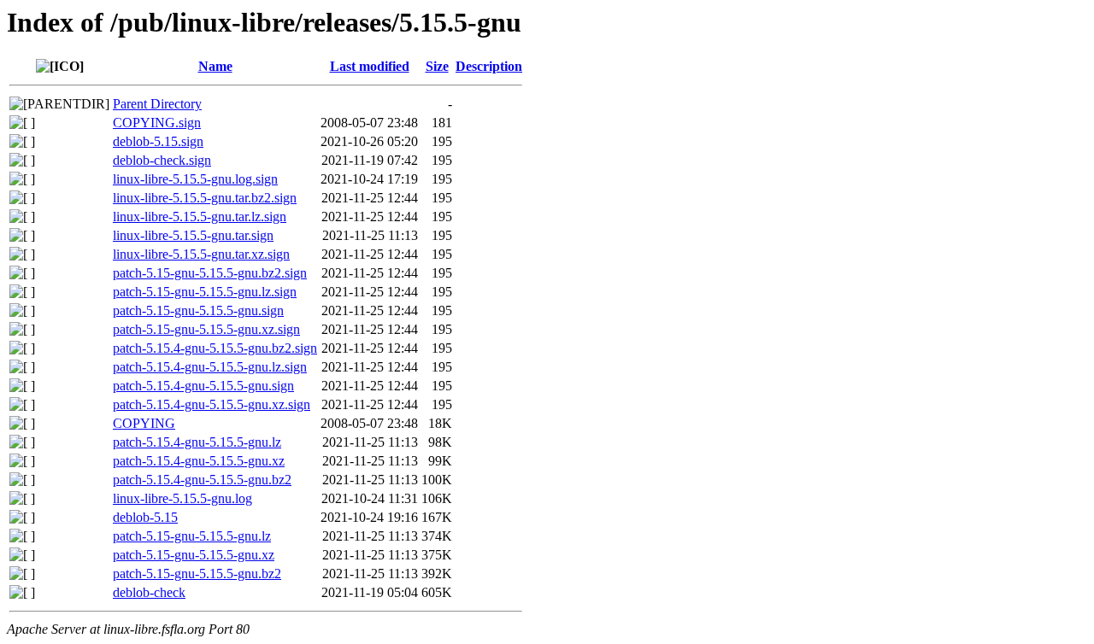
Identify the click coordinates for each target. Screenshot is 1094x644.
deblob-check (149, 592)
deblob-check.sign (162, 160)
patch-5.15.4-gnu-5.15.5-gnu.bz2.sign (215, 348)
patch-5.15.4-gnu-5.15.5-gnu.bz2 (202, 479)
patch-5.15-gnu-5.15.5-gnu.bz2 (197, 573)
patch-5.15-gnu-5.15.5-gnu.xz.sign (206, 329)
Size (437, 66)
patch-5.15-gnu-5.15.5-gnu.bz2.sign (210, 273)
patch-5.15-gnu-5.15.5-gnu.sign (198, 310)
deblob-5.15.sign (158, 141)
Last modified (369, 66)
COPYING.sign (157, 122)
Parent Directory (157, 104)
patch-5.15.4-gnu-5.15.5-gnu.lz (197, 442)
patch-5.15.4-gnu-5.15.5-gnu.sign (203, 385)
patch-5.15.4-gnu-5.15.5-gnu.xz (199, 461)
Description (489, 66)
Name (215, 66)
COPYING (144, 423)
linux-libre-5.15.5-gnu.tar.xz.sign (201, 254)
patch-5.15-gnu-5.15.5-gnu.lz (192, 536)
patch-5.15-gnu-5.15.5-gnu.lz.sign (205, 291)
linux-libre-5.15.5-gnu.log (182, 498)
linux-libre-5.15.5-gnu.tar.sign (193, 235)
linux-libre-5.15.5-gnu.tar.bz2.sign (205, 197)
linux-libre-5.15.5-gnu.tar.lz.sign (199, 216)
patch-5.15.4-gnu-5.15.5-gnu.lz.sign (210, 367)
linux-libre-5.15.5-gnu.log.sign (195, 179)
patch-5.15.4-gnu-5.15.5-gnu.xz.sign (211, 404)
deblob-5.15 (145, 517)
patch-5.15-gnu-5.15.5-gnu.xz (193, 554)
